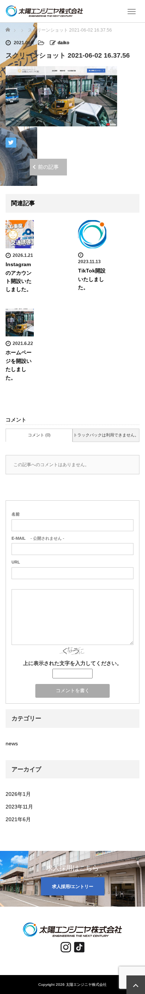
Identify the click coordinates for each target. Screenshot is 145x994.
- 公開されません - (38, 538)
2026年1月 (18, 794)
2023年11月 (19, 807)
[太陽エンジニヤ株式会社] (44, 10)
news (12, 743)
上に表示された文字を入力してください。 (72, 663)
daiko (63, 42)
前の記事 (48, 167)
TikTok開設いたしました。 (92, 279)
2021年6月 (18, 819)
